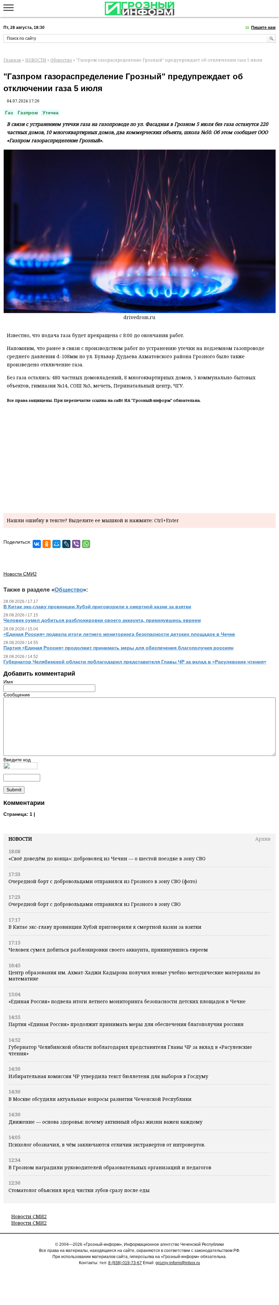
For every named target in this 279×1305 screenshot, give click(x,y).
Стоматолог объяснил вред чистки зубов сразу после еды (79, 1190)
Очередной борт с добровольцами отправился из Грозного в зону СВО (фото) (103, 881)
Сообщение (16, 694)
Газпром (28, 112)
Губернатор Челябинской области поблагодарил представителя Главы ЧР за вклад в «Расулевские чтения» (130, 1050)
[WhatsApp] (86, 544)
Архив (262, 839)
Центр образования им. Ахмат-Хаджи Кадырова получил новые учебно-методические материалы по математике (134, 975)
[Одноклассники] (47, 544)
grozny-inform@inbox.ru (177, 1262)
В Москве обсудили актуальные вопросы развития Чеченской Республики (100, 1099)
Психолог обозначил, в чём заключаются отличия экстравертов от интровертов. (107, 1144)
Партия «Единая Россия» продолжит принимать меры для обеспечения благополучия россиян (126, 1024)
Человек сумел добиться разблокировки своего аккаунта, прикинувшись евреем (108, 949)
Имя (8, 681)
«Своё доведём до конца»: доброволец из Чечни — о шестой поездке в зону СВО (107, 858)
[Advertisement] (139, 457)
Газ (9, 112)
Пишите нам (263, 27)
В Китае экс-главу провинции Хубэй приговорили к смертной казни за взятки (105, 927)
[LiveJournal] (66, 544)
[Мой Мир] (56, 544)
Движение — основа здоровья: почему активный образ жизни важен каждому (105, 1122)
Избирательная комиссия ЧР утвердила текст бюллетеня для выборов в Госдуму (108, 1076)
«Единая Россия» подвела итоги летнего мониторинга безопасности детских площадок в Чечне (127, 1001)
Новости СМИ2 (29, 1216)
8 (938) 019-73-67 (125, 1262)
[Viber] (76, 544)
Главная (12, 60)
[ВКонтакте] (37, 544)
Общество (61, 60)
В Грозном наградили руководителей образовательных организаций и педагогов (110, 1167)
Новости (20, 839)
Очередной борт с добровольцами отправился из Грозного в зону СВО (95, 904)
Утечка (51, 112)
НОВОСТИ (35, 60)
